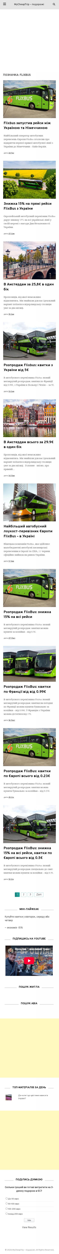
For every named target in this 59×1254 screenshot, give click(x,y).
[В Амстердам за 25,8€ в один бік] (29, 278)
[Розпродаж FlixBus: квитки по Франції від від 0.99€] (29, 681)
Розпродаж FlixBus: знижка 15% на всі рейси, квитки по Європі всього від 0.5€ (28, 853)
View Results (29, 1227)
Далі (38, 894)
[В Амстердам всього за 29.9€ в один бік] (29, 436)
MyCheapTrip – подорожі (29, 4)
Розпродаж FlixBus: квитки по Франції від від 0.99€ (27, 689)
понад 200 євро (15, 1214)
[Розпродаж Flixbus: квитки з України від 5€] (29, 359)
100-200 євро (14, 1209)
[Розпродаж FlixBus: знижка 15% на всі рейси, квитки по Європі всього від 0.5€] (29, 842)
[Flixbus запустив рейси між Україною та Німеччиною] (29, 117)
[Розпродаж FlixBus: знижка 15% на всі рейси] (29, 606)
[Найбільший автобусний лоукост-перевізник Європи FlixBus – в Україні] (29, 520)
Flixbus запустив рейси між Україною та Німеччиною (27, 125)
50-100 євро (13, 1204)
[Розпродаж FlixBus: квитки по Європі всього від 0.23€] (29, 765)
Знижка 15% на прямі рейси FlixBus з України (28, 206)
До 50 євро (13, 1199)
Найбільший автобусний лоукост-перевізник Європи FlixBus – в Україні (28, 531)
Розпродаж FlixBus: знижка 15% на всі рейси (27, 614)
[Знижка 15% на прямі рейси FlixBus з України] (29, 198)
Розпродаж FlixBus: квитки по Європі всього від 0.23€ (27, 773)
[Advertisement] (29, 40)
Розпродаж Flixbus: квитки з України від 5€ (28, 367)
